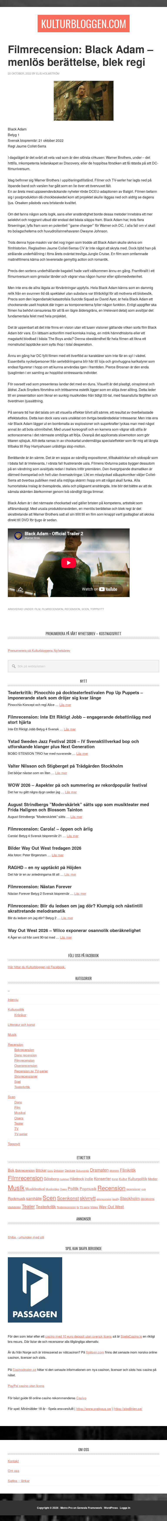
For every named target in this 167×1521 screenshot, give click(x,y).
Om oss (13, 1470)
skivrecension (104, 1199)
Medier (152, 1178)
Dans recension (25, 1055)
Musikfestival (35, 1188)
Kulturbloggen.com (83, 23)
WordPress (111, 1508)
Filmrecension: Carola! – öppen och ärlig (50, 829)
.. (9, 989)
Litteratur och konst (21, 1024)
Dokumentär (82, 1170)
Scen (85, 609)
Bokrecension (24, 1049)
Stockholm (130, 1198)
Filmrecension (52, 609)
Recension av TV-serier (31, 1071)
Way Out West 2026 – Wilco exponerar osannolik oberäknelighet (74, 930)
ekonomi (114, 1170)
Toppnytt (97, 609)
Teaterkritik (22, 1086)
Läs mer (65, 704)
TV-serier (20, 1134)
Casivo (81, 1398)
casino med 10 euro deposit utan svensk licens (78, 1336)
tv (78, 1207)
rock (143, 1189)
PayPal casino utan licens (26, 1385)
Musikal (19, 1112)
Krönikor (20, 1014)
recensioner (133, 1189)
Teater (18, 1123)
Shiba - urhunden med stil (26, 1237)
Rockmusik (16, 1198)
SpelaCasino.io (131, 1336)
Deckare (70, 1170)
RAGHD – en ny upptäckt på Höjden (44, 867)
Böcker (41, 1170)
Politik (73, 1188)
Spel (17, 1081)
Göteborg (51, 1178)
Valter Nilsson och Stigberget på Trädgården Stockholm (65, 766)
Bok (11, 1170)
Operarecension (25, 1065)
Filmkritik (128, 1170)
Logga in (125, 1508)
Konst (115, 1179)
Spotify (115, 1199)
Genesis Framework (89, 1508)
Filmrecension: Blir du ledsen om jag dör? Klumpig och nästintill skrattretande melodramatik (75, 908)
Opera (18, 1118)
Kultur (123, 1178)
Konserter (102, 1178)
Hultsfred (64, 1179)
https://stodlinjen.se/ (128, 1408)
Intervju (13, 999)
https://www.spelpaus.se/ (94, 1408)
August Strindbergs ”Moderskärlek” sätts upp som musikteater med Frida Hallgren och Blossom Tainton (78, 807)
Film (37, 609)
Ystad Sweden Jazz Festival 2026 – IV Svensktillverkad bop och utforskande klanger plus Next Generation (73, 744)
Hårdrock (77, 1178)
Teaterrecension (66, 1207)
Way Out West (111, 1206)
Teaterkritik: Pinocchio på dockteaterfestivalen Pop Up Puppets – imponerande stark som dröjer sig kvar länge (75, 695)
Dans (18, 1102)
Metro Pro (66, 1508)
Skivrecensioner (25, 1076)
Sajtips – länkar (19, 1480)
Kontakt (13, 1460)
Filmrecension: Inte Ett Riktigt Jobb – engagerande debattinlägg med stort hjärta (79, 719)
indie (89, 1178)
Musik (12, 1034)
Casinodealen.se (24, 1369)
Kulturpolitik (16, 1009)
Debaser (59, 1170)
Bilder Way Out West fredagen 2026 (44, 848)
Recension (72, 609)
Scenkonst (68, 1198)
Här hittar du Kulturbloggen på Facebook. (36, 966)
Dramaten (99, 1170)
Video (94, 1207)
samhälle (34, 1198)
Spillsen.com (95, 1352)
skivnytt (88, 1197)
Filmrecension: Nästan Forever (40, 886)
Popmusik (88, 1188)
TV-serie (84, 1207)
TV (16, 1128)
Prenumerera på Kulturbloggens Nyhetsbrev (39, 650)
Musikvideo (52, 1189)
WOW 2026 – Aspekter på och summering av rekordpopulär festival (77, 785)
